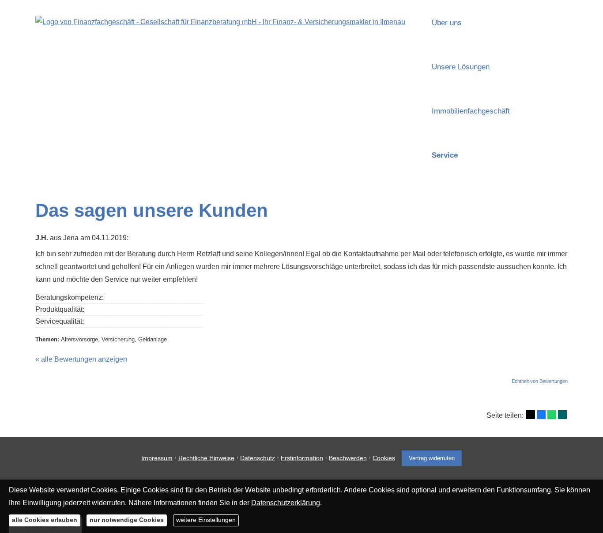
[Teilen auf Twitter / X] (530, 414)
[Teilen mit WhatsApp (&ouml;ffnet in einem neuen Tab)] (551, 414)
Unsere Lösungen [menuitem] (461, 67)
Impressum (157, 457)
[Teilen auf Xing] (562, 414)
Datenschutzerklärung (285, 502)
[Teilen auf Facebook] (541, 414)
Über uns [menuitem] (447, 23)
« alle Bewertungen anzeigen (81, 359)
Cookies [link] (384, 457)
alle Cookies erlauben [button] (44, 519)
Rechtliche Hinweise (206, 457)
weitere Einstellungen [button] (206, 519)
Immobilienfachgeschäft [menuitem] (471, 111)
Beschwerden (348, 457)
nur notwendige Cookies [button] (127, 519)
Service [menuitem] (445, 155)
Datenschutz (257, 457)
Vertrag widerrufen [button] (432, 458)
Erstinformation (302, 457)
